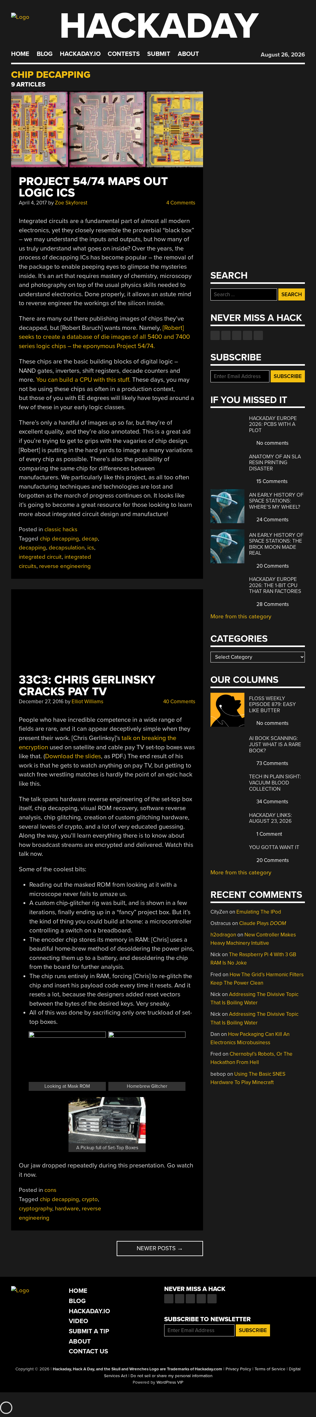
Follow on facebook (215, 335)
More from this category (240, 616)
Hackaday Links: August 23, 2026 (270, 818)
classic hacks (60, 529)
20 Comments (272, 566)
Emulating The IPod (258, 912)
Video (78, 1321)
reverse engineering (65, 566)
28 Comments (272, 604)
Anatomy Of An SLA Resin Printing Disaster (275, 462)
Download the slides (73, 756)
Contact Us (88, 1351)
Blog (44, 54)
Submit (158, 54)
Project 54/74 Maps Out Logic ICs (93, 187)
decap (90, 538)
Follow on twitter (226, 335)
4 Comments (180, 203)
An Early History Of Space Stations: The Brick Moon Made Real (276, 544)
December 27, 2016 (41, 701)
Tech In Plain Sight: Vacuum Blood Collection (275, 782)
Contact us (258, 335)
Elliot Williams (87, 701)
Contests (124, 54)
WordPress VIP (169, 1382)
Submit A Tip (89, 1331)
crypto (90, 1199)
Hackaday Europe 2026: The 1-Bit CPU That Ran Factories (275, 585)
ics (90, 547)
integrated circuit (40, 556)
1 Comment (268, 834)
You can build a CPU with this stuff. (83, 380)
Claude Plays (262, 923)
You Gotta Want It (274, 847)
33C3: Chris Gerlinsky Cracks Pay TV (87, 685)
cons (50, 1190)
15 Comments (271, 481)
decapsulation (67, 547)
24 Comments (272, 519)
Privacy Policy (238, 1369)
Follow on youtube (236, 335)
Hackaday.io (80, 54)
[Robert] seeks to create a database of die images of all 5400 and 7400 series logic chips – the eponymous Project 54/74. (104, 337)
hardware (67, 1208)
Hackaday (159, 26)
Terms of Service (270, 1369)
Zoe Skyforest (71, 203)
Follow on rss (247, 335)
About (188, 54)
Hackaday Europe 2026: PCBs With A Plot (273, 424)
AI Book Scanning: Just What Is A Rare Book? (275, 744)
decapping (32, 547)
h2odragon (223, 934)
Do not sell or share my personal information (171, 1375)
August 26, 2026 (283, 54)
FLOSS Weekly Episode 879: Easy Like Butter (272, 704)
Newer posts (160, 1248)
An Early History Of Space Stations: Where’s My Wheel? (276, 501)
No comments (272, 443)
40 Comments (178, 701)
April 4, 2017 (33, 203)
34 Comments (271, 801)
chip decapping (59, 538)
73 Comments (271, 763)
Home (20, 54)
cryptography (35, 1208)
